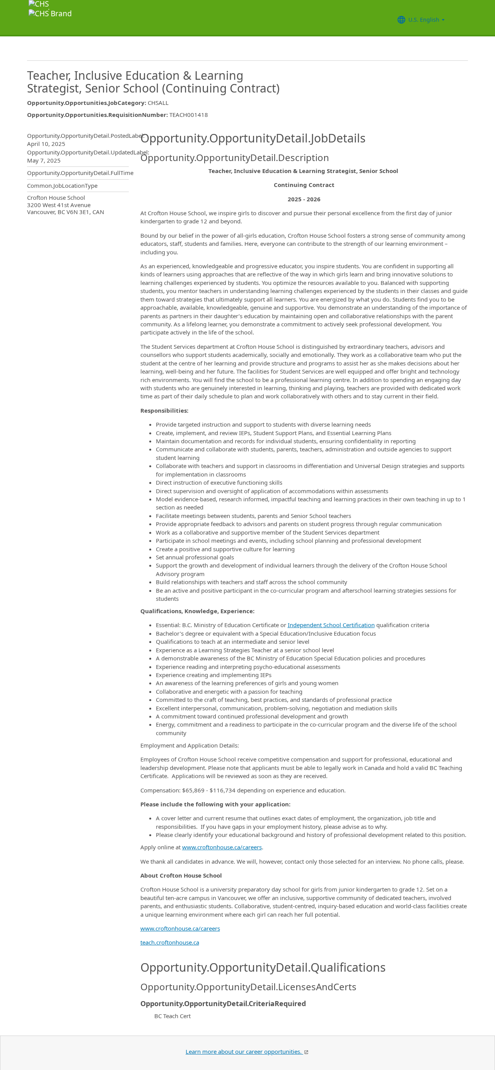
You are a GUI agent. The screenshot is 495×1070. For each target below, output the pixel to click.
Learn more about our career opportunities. (244, 1051)
